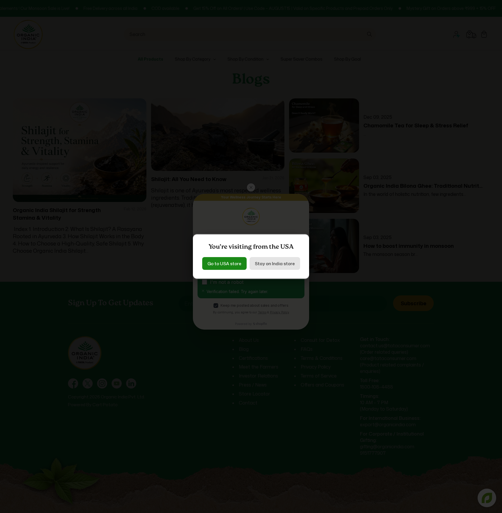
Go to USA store (224, 264)
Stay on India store (275, 264)
